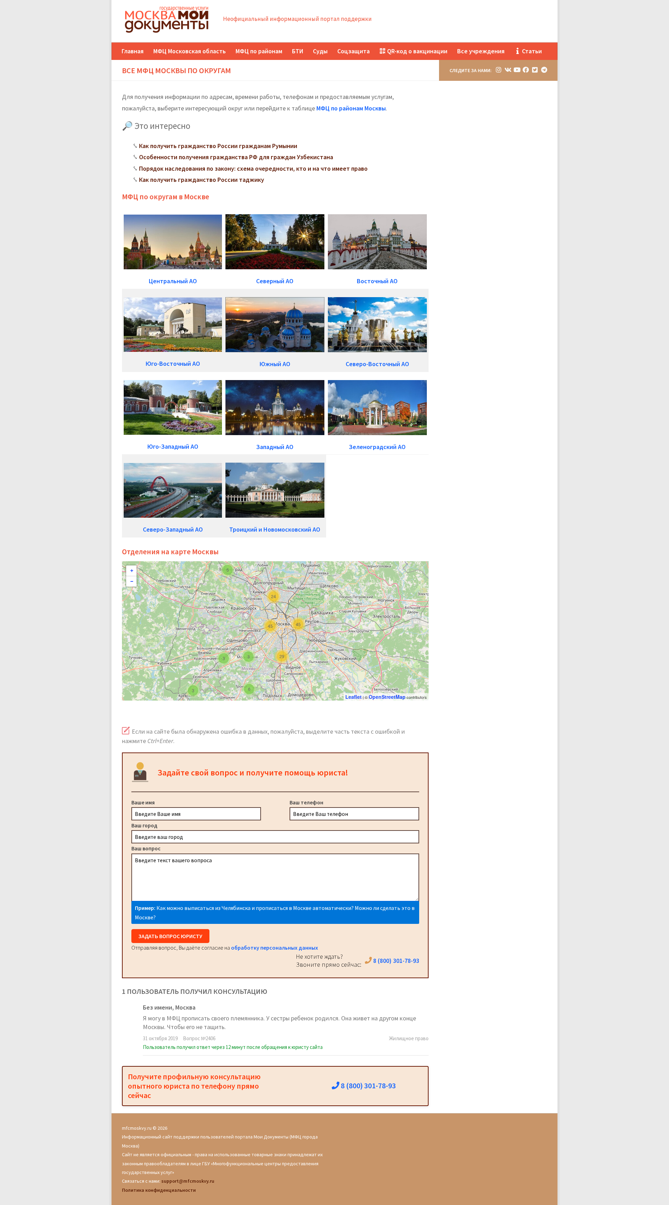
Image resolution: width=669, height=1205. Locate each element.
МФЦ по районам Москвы (351, 108)
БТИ (297, 51)
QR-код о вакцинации (416, 51)
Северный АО (274, 281)
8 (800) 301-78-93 (395, 961)
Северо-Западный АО (173, 529)
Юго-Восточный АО (173, 364)
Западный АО (274, 447)
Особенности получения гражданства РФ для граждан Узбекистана (236, 157)
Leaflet (353, 696)
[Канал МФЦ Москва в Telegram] (544, 70)
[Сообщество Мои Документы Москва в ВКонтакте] (508, 70)
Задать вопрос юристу (170, 936)
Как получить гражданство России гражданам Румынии (218, 146)
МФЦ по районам (259, 51)
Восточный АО (377, 281)
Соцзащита (353, 51)
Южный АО (275, 364)
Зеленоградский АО (377, 447)
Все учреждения (481, 51)
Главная (133, 51)
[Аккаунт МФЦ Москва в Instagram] (498, 70)
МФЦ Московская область (189, 51)
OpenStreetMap (387, 696)
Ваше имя (143, 802)
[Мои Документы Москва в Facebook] (526, 70)
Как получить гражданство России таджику (201, 180)
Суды (320, 51)
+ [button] (131, 570)
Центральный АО (173, 281)
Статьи (531, 51)
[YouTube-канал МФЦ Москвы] (517, 70)
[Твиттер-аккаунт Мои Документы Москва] (535, 70)
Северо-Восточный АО (377, 364)
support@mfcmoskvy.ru (187, 1181)
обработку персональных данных (274, 947)
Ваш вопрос (146, 848)
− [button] (131, 581)
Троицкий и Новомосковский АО (274, 529)
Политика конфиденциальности (159, 1190)
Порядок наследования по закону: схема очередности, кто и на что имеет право (253, 168)
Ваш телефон (306, 802)
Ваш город (144, 825)
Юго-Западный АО (172, 446)
